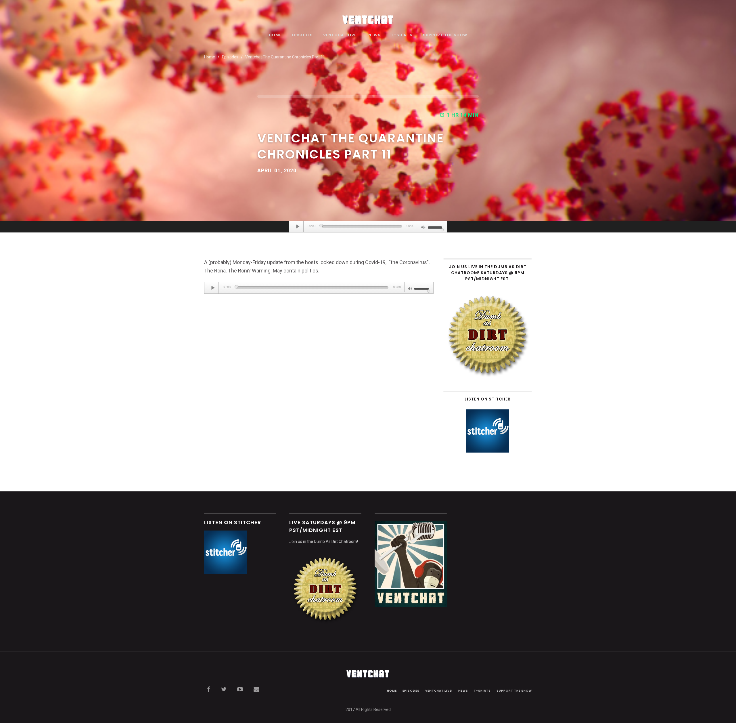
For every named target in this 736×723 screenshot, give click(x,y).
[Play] (298, 226)
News (374, 35)
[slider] (436, 227)
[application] (368, 226)
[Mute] (423, 228)
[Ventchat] (368, 17)
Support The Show (445, 35)
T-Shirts (402, 35)
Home (275, 35)
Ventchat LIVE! (340, 35)
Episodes (302, 35)
